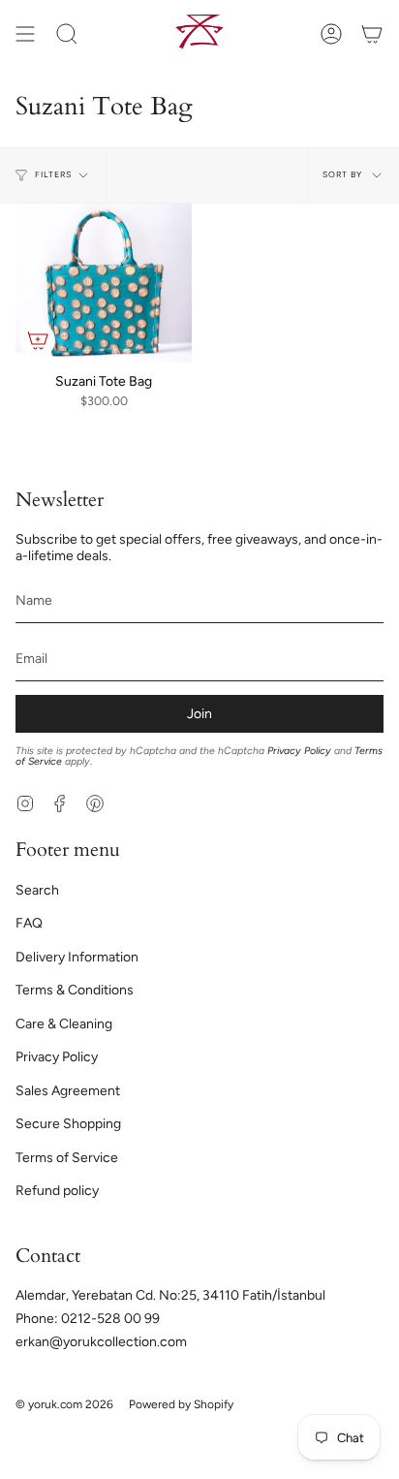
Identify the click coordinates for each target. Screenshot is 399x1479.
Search (37, 890)
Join (199, 714)
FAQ (29, 923)
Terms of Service (66, 1157)
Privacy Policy (299, 750)
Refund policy (57, 1190)
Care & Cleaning (63, 1024)
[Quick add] (37, 340)
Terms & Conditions (74, 990)
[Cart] (372, 33)
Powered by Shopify (181, 1404)
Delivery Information (76, 957)
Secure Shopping (68, 1124)
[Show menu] (25, 33)
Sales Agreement (67, 1091)
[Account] (331, 33)
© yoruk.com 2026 (64, 1404)
